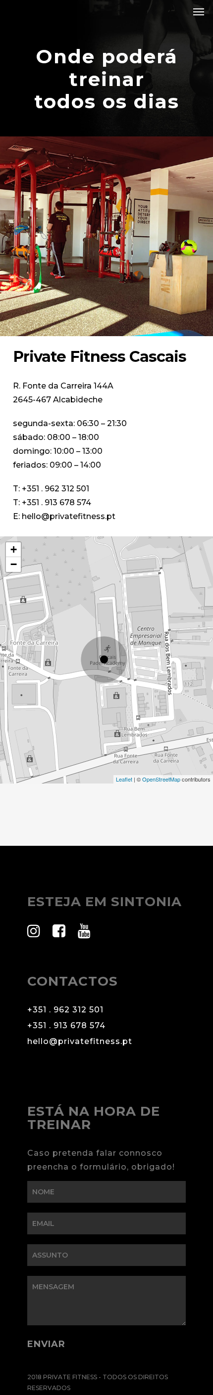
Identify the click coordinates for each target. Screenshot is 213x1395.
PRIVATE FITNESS (50, 11)
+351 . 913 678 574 (56, 502)
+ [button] (13, 549)
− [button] (13, 564)
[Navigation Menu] (198, 11)
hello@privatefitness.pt (68, 516)
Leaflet (124, 779)
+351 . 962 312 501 (55, 488)
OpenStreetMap (161, 779)
